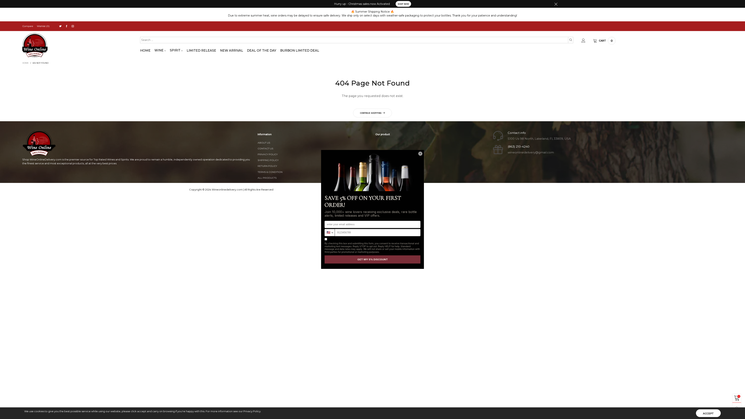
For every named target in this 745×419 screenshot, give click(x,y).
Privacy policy (268, 154)
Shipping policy (268, 160)
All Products (267, 177)
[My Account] (583, 41)
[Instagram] (73, 26)
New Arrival (231, 50)
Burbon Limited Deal (299, 50)
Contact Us (265, 148)
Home (145, 50)
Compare (27, 26)
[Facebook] (66, 26)
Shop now (403, 4)
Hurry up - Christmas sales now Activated (362, 4)
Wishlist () (43, 26)
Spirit (175, 50)
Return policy (267, 165)
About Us (264, 142)
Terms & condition (270, 172)
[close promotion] (556, 4)
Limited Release (201, 50)
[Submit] (570, 40)
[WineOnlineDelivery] (35, 45)
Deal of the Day (261, 50)
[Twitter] (60, 26)
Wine (159, 50)
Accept (708, 413)
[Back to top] (736, 407)
